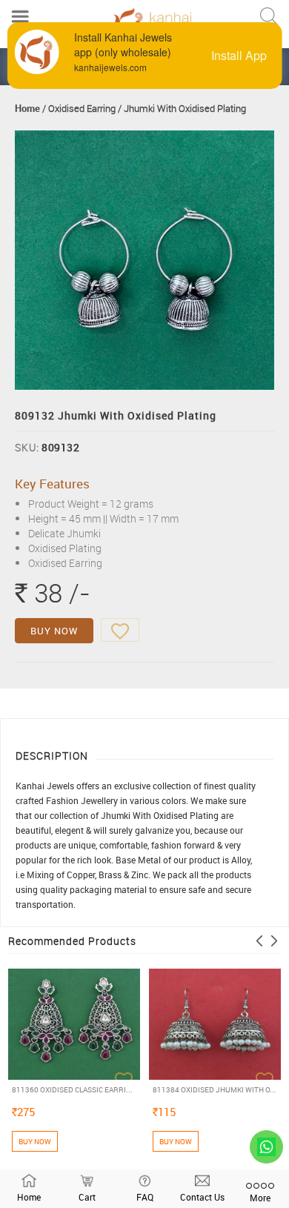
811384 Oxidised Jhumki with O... (214, 1089)
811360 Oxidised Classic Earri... (72, 1089)
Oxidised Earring (82, 108)
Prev (259, 940)
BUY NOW (54, 630)
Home (27, 108)
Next (274, 940)
